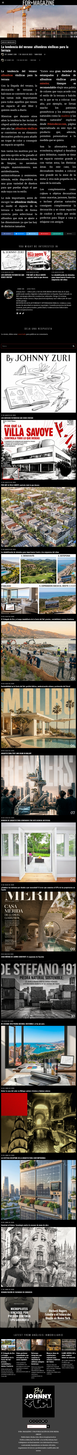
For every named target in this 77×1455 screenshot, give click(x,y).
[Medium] (46, 1421)
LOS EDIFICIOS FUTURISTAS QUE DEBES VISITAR (12, 276)
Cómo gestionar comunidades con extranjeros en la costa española (22, 1356)
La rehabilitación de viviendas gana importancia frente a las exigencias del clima (63, 277)
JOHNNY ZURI (12, 54)
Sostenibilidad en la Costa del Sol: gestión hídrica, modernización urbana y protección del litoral (35, 686)
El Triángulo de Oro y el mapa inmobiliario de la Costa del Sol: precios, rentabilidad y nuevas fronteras (37, 619)
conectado (22, 334)
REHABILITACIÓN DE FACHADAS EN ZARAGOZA (16, 1292)
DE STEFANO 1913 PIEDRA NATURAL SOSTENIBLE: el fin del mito (23, 1024)
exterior (44, 83)
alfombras (7, 75)
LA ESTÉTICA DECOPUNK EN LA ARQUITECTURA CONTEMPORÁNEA (23, 1158)
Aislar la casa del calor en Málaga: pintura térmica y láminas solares (25, 1091)
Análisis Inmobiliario (8, 42)
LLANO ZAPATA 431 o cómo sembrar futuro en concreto (69, 1355)
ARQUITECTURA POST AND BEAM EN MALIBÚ (16, 753)
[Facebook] (17, 313)
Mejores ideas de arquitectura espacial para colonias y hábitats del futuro (53, 1357)
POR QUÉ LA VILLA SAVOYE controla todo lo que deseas (37, 276)
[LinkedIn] (40, 1421)
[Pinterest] (36, 1421)
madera (65, 115)
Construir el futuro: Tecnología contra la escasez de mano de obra (24, 1225)
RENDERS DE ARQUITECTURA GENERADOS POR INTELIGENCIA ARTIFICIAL (25, 820)
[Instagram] (33, 1421)
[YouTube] (43, 1421)
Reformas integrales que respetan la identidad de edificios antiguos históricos (37, 1358)
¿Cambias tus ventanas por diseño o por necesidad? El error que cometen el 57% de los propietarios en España (38, 888)
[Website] (23, 313)
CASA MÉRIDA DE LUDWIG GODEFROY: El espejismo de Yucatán (22, 956)
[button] (73, 346)
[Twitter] (20, 313)
